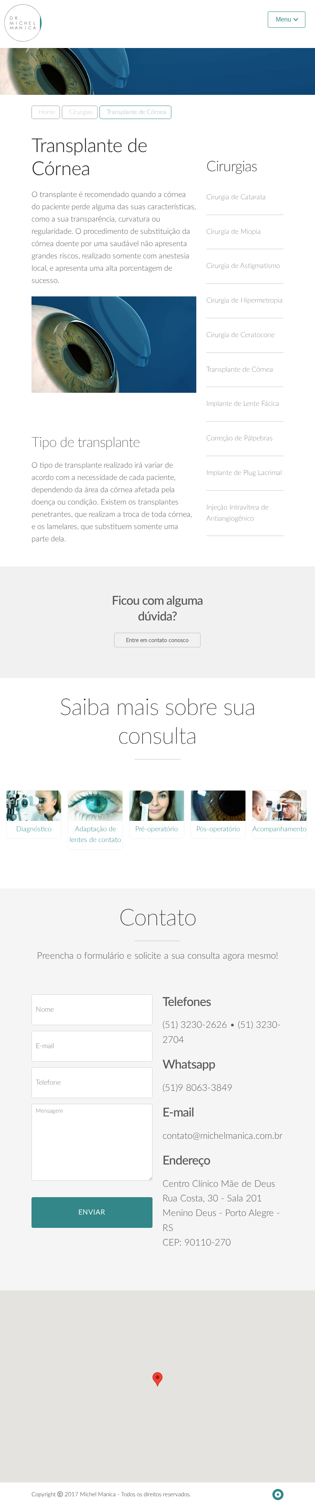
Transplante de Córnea (136, 112)
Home (47, 112)
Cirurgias (81, 112)
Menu (283, 19)
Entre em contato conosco (157, 640)
